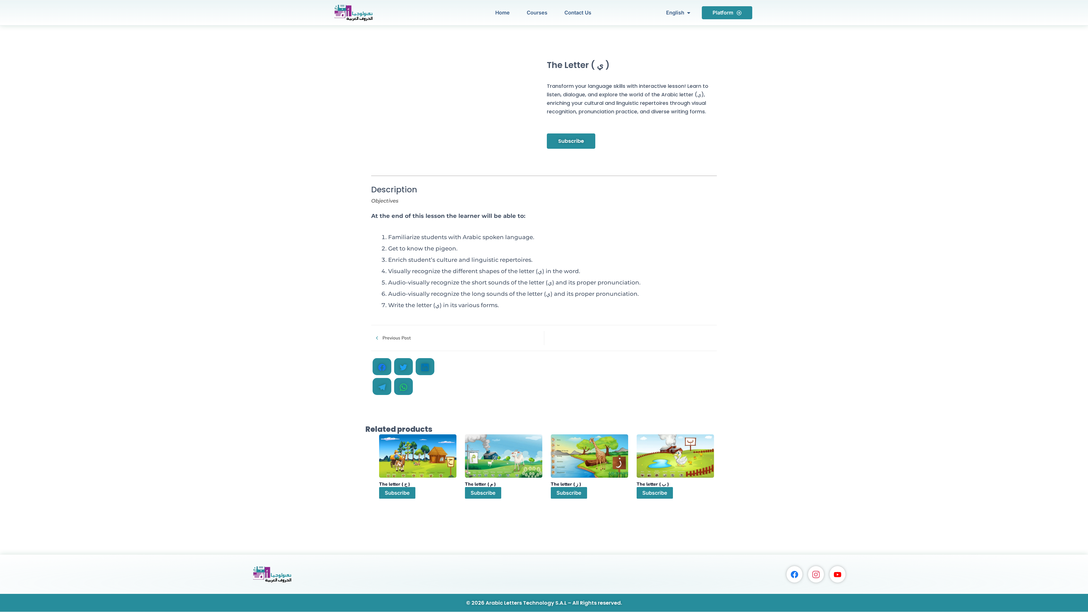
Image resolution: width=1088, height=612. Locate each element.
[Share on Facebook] (382, 366)
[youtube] (837, 574)
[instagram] (816, 574)
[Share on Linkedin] (425, 366)
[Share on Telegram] (382, 386)
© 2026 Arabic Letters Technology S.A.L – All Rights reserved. (544, 602)
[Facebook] (794, 574)
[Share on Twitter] (403, 366)
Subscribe (571, 140)
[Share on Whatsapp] (403, 386)
